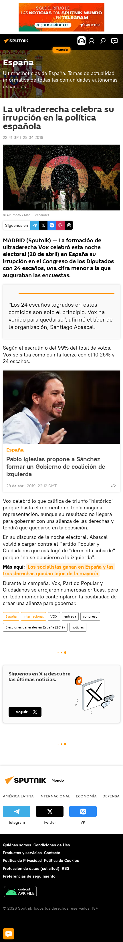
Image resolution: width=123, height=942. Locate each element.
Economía (86, 796)
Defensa (111, 796)
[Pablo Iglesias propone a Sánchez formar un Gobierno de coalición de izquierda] (61, 407)
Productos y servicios (22, 852)
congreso (90, 616)
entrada (70, 616)
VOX (53, 616)
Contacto (52, 852)
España (15, 450)
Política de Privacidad (22, 860)
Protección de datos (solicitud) (31, 868)
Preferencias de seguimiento (29, 876)
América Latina (18, 796)
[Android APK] (20, 892)
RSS (66, 868)
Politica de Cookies (61, 860)
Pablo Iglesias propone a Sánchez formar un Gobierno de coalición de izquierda (55, 466)
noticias (78, 627)
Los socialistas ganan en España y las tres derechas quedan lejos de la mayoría (59, 570)
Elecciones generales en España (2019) (35, 627)
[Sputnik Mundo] (17, 43)
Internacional (33, 616)
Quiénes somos (17, 845)
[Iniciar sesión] (91, 40)
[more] (113, 485)
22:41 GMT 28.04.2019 (23, 137)
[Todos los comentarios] (8, 933)
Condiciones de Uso (51, 845)
